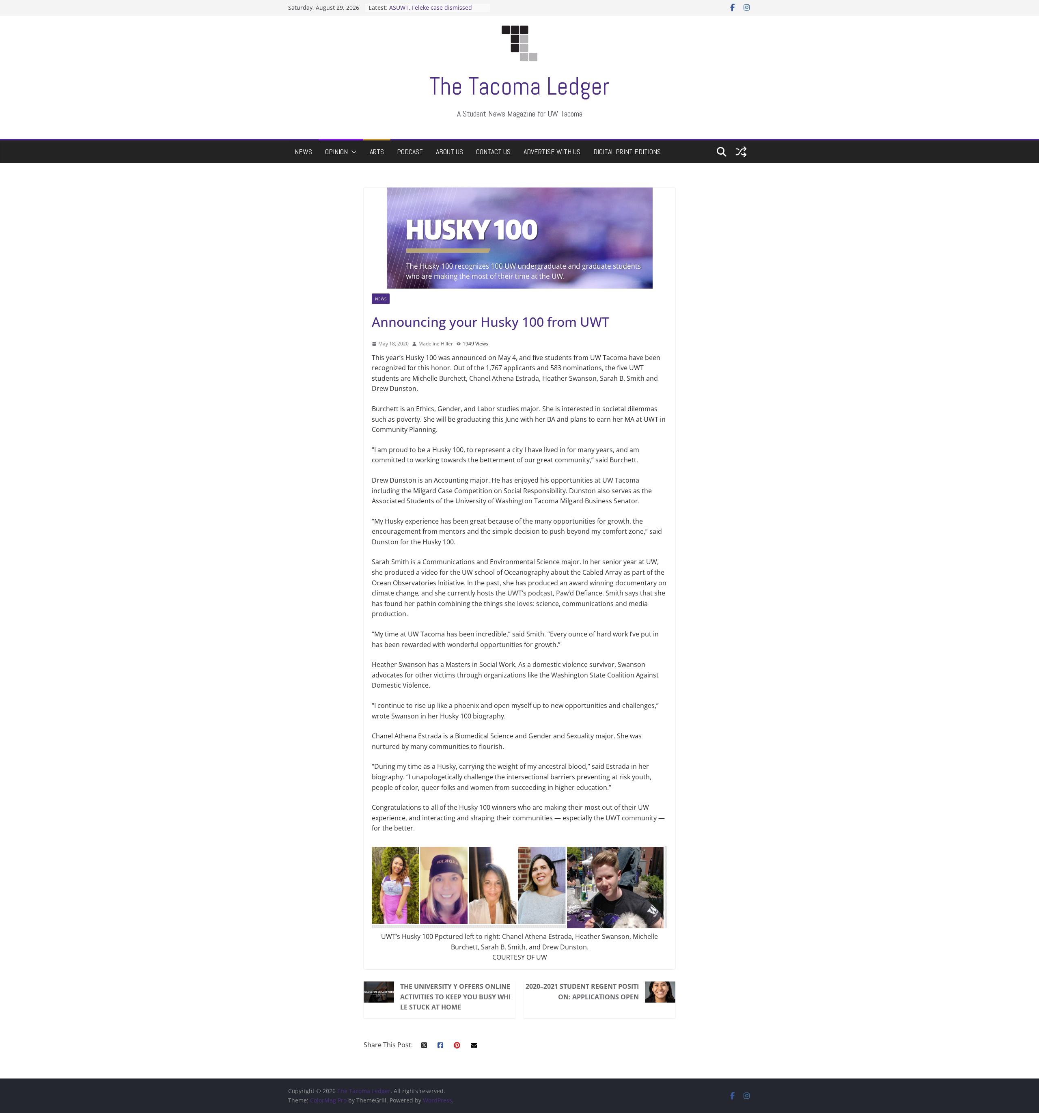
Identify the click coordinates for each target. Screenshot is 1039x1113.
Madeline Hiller (435, 343)
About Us (449, 151)
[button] (352, 152)
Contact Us (493, 151)
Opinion (336, 151)
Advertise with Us (552, 151)
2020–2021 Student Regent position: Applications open (582, 991)
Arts (377, 151)
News (303, 151)
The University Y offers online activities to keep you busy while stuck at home (455, 997)
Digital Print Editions (627, 151)
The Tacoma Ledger (519, 86)
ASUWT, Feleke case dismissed (430, 7)
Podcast (410, 151)
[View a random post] (741, 152)
